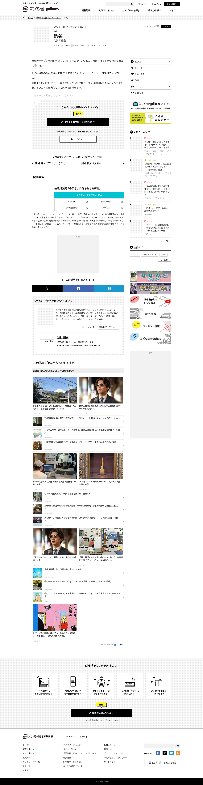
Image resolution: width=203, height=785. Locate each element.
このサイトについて (72, 745)
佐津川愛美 (62, 337)
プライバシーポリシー (113, 753)
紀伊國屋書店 (72, 208)
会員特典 (67, 758)
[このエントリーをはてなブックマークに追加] (171, 754)
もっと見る (164, 241)
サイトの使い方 (70, 749)
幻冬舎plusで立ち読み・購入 (89, 195)
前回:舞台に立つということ (50, 163)
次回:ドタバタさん (91, 163)
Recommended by (107, 644)
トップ (26, 745)
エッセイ (67, 45)
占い (164, 255)
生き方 (30, 18)
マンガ (138, 86)
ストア (172, 10)
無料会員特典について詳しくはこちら (102, 720)
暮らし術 (139, 68)
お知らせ (139, 93)
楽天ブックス (107, 201)
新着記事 (86, 10)
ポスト (167, 26)
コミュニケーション (98, 45)
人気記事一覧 (28, 753)
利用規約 (108, 749)
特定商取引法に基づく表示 (115, 758)
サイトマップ (109, 762)
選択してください (107, 327)
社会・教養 (140, 74)
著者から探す (154, 10)
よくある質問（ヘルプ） (74, 766)
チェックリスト (150, 255)
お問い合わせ (109, 745)
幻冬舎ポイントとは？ (73, 762)
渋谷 (76, 45)
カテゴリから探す (131, 10)
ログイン (157, 4)
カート (143, 4)
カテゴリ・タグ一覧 (31, 762)
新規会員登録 (172, 4)
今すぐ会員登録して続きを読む (79, 122)
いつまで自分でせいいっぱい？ (48, 18)
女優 (57, 45)
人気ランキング (106, 10)
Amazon (71, 201)
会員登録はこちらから (103, 713)
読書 (137, 80)
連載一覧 (27, 758)
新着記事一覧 (28, 749)
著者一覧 (27, 766)
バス (84, 45)
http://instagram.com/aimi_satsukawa (82, 345)
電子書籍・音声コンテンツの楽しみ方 (79, 753)
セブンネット (107, 208)
